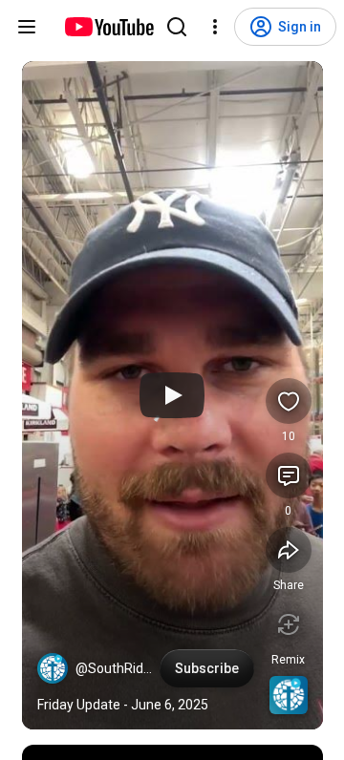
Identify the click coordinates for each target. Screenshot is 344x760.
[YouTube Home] (108, 26)
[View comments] (289, 475)
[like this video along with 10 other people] (289, 401)
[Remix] (289, 624)
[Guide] (26, 26)
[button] (52, 668)
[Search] (176, 26)
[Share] (289, 550)
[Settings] (215, 26)
